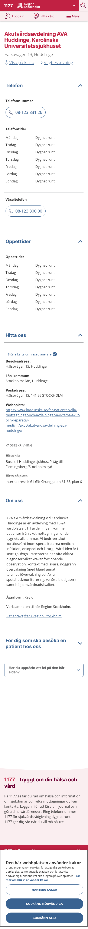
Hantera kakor (44, 890)
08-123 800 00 (28, 211)
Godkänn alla (44, 918)
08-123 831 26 (28, 112)
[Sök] (83, 5)
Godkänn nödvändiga (44, 904)
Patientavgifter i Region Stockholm (34, 616)
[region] (44, 888)
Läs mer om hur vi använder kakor (43, 878)
